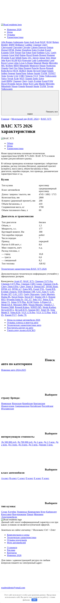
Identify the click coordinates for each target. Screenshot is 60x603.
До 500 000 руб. (9, 442)
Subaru (30, 73)
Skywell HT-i (7, 310)
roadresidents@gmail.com (13, 587)
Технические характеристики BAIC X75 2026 (24, 269)
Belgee (55, 42)
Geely (53, 52)
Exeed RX (50, 289)
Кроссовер (6, 514)
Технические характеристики (21, 537)
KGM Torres (33, 302)
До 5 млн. (33, 444)
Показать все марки (42, 113)
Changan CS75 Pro (44, 281)
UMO (22, 76)
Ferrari (18, 52)
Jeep (48, 58)
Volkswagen (50, 76)
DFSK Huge (52, 286)
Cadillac (28, 45)
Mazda (45, 63)
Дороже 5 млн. (46, 444)
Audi (31, 42)
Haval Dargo (17, 297)
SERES (22, 71)
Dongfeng (26, 50)
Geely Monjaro (48, 294)
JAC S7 (28, 299)
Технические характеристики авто (24, 325)
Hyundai (5, 58)
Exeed (48, 50)
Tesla (3, 76)
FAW (11, 52)
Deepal (4, 50)
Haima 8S (5, 297)
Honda (35, 55)
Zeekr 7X (22, 315)
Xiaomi (28, 78)
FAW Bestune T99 (26, 291)
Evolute (41, 50)
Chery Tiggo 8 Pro (9, 286)
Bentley (4, 45)
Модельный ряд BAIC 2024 (25, 119)
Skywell (37, 71)
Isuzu (24, 58)
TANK (44, 73)
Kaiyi (8, 60)
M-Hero (9, 65)
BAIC (43, 42)
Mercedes (53, 63)
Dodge (18, 50)
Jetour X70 (48, 299)
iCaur (12, 58)
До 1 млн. (38, 442)
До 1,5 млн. (49, 442)
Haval (29, 55)
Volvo (4, 78)
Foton (28, 52)
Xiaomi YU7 (11, 315)
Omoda (4, 68)
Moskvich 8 (6, 304)
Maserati (37, 63)
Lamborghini (43, 60)
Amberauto (18, 42)
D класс (29, 478)
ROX (15, 71)
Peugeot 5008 (7, 307)
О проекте (12, 547)
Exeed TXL (38, 289)
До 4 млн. (23, 444)
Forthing (41, 52)
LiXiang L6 (45, 302)
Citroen (34, 47)
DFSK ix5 (6, 289)
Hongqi (42, 55)
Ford (34, 52)
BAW (49, 42)
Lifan (16, 63)
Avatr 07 (18, 281)
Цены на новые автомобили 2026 (23, 320)
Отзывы (11, 34)
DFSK (11, 50)
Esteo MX (27, 289)
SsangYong (21, 73)
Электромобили (9, 517)
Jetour (53, 58)
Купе (43, 512)
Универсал (22, 512)
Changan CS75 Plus (10, 284)
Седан (4, 512)
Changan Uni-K (50, 284)
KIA (20, 60)
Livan (22, 63)
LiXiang (29, 63)
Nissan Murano (35, 304)
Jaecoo (35, 58)
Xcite (16, 78)
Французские (7, 406)
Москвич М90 (20, 304)
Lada (34, 60)
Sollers (4, 73)
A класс (5, 478)
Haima (23, 55)
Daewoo (42, 47)
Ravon (42, 68)
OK (34, 600)
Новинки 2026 (14, 29)
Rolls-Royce (7, 71)
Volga (41, 76)
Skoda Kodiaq (49, 307)
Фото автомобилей (16, 542)
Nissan (42, 65)
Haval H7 (29, 297)
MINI (16, 65)
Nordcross (51, 65)
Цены (10, 32)
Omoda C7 (49, 304)
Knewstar (26, 60)
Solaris (50, 71)
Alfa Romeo (7, 42)
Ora (15, 68)
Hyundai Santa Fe (15, 299)
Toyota (10, 76)
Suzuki (37, 73)
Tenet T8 (45, 310)
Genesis (4, 55)
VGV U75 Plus (43, 312)
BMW (12, 45)
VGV (35, 76)
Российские (47, 406)
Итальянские (7, 408)
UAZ (16, 76)
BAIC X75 (46, 119)
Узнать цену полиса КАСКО (21, 330)
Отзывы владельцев (17, 540)
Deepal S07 (39, 286)
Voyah (10, 78)
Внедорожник (19, 514)
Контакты (12, 553)
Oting (20, 68)
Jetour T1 (5, 302)
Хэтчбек (12, 512)
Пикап (30, 514)
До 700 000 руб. (25, 442)
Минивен (38, 514)
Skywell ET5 (21, 310)
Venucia (29, 76)
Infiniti (18, 58)
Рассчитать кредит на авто (20, 328)
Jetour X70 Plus (18, 302)
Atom (26, 42)
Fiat (23, 52)
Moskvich (34, 65)
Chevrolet (17, 47)
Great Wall (14, 55)
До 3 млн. (13, 444)
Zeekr (35, 78)
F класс (45, 478)
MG (3, 65)
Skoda (29, 71)
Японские (17, 403)
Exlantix (5, 52)
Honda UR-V (41, 297)
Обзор (10, 143)
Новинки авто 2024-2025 (13, 370)
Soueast (11, 73)
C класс (21, 478)
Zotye (41, 78)
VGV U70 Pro (28, 312)
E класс (37, 478)
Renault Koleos (22, 307)
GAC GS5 (18, 294)
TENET (52, 73)
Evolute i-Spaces (9, 291)
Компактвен (34, 512)
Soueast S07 (34, 310)
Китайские (35, 406)
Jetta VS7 (37, 299)
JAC (30, 58)
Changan (37, 45)
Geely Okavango (31, 294)
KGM (14, 60)
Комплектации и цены (18, 535)
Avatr (37, 42)
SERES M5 (35, 307)
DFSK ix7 (17, 289)
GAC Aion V (42, 291)
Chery (44, 45)
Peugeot (27, 68)
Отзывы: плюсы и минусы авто (22, 322)
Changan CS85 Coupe (31, 284)
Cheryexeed (6, 47)
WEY (22, 78)
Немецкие (6, 403)
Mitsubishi (24, 65)
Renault (49, 68)
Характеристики (15, 37)
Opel (11, 68)
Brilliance (19, 45)
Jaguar (42, 58)
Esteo (34, 50)
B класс (13, 478)
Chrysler (26, 47)
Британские (39, 403)
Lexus (10, 63)
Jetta (3, 60)
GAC (47, 52)
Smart (44, 71)
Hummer (51, 55)
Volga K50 (15, 312)
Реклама (11, 550)
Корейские (27, 403)
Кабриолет (51, 512)
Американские (22, 406)
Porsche (35, 68)
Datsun (50, 47)
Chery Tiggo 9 (26, 286)
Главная (5, 119)
